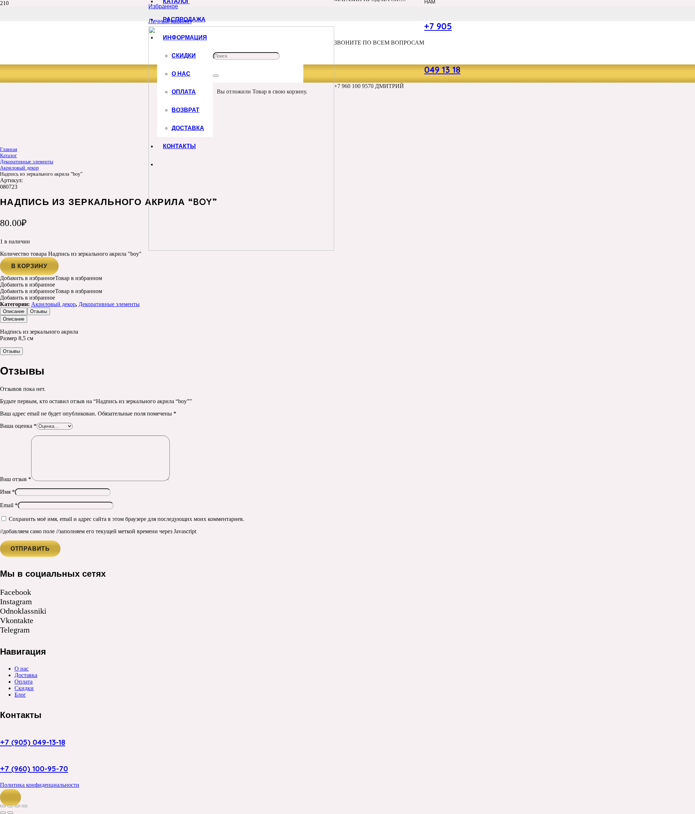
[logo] (241, 249)
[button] (10, 797)
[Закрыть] (216, 76)
